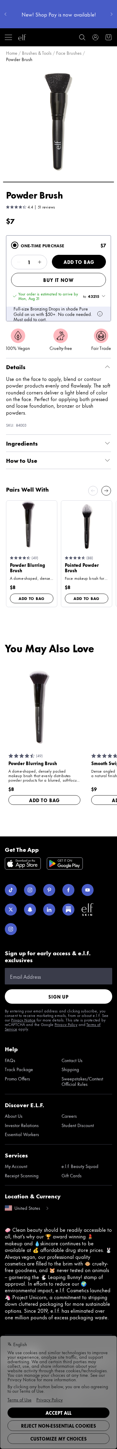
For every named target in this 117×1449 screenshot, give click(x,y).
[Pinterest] (49, 890)
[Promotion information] (100, 314)
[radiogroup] (58, 278)
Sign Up (58, 996)
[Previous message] (5, 14)
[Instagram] (30, 890)
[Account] (95, 37)
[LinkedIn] (49, 910)
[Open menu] (8, 37)
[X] (11, 910)
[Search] (82, 37)
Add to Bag (79, 261)
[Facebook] (68, 890)
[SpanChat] (30, 910)
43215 (93, 296)
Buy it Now (58, 280)
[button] (58, 121)
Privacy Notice (23, 1020)
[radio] (14, 245)
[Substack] (68, 910)
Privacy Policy (66, 1024)
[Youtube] (88, 890)
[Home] (22, 37)
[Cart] (108, 37)
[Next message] (111, 14)
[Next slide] (106, 491)
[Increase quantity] (39, 262)
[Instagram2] (11, 929)
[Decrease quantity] (18, 262)
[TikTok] (11, 890)
